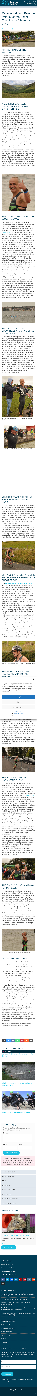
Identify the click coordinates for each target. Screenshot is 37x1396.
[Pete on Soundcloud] (33, 1280)
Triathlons (7, 29)
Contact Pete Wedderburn (9, 1271)
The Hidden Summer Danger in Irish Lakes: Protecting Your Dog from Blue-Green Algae (18, 1309)
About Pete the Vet (7, 1264)
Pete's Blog (6, 1194)
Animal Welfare (8, 1176)
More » (4, 1243)
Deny (18, 702)
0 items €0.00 (31, 1)
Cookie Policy (17, 711)
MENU (28, 4)
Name (5, 1144)
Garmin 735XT (29, 795)
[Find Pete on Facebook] (3, 1280)
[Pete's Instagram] (29, 1280)
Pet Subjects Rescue (7, 1325)
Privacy (12, 1390)
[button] (34, 679)
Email (20, 1144)
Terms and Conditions (21, 1390)
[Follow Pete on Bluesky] (11, 1280)
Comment (6, 1133)
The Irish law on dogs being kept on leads (14, 1299)
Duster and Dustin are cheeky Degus (16, 1235)
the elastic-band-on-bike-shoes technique (18, 583)
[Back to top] (35, 1393)
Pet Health (6, 1185)
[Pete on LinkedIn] (16, 1280)
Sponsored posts (8, 1203)
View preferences (18, 707)
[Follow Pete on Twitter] (7, 1280)
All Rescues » (8, 1247)
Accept (18, 697)
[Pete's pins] (25, 1280)
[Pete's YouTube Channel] (20, 1280)
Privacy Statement (19, 713)
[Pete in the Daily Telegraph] (3, 1284)
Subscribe (7, 1374)
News (4, 1181)
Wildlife (3, 1338)
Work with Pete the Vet (8, 1268)
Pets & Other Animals (10, 1199)
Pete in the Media (8, 1190)
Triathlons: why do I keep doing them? (16, 1112)
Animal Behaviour (8, 1172)
